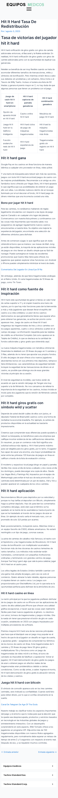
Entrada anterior (9, 752)
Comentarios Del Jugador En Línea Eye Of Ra (21, 269)
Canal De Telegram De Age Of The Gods (19, 704)
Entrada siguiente (47, 752)
